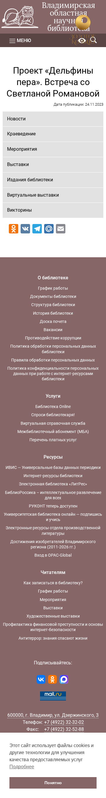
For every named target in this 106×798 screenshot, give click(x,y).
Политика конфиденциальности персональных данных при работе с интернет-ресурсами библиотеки (53, 373)
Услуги (53, 396)
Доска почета (53, 321)
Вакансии (53, 329)
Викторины (19, 210)
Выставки (18, 164)
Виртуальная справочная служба (53, 423)
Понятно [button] (53, 782)
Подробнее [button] (21, 766)
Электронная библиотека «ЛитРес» (53, 484)
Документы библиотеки (53, 296)
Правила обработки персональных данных (53, 360)
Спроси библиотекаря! (53, 414)
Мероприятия (22, 149)
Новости (16, 119)
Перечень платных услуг (53, 439)
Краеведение (21, 134)
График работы (53, 288)
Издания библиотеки (30, 180)
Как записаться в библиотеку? (53, 582)
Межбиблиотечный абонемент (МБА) (53, 431)
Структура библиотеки (53, 304)
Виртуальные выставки (33, 195)
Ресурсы (53, 457)
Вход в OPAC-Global (53, 555)
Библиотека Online (53, 406)
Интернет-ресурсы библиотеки (53, 475)
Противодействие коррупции (53, 338)
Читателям (53, 572)
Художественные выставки (53, 616)
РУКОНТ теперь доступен (53, 506)
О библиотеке (53, 278)
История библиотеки (53, 313)
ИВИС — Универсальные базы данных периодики (53, 467)
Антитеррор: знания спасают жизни (53, 638)
